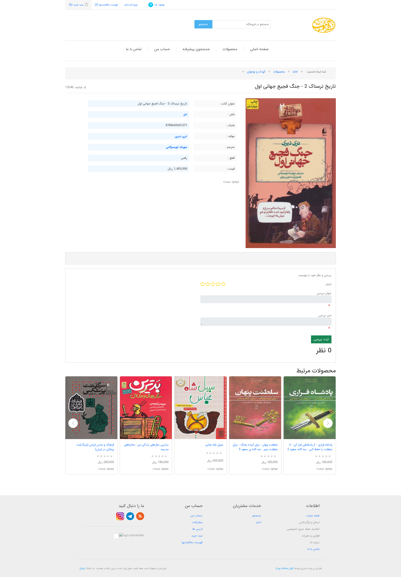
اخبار (258, 522)
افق (185, 114)
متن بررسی (325, 315)
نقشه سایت (313, 515)
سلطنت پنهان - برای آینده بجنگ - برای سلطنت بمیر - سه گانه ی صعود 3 (255, 447)
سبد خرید (197, 535)
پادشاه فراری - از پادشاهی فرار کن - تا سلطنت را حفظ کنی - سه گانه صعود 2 (309, 447)
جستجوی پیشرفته (196, 49)
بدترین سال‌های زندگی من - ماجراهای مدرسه (146, 447)
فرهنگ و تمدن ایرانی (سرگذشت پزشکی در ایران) (95, 447)
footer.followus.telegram (130, 516)
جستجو (256, 515)
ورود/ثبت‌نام (130, 5)
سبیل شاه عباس (214, 444)
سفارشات (197, 522)
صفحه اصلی (259, 49)
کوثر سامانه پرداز (284, 568)
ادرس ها (197, 529)
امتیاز (328, 284)
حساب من (162, 49)
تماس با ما (133, 49)
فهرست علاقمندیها (192, 542)
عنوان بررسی (324, 293)
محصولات (229, 49)
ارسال (82, 568)
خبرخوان (140, 516)
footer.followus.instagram (120, 516)
